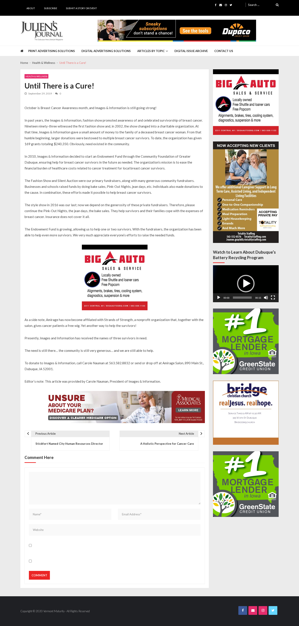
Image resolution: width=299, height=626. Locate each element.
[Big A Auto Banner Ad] (115, 277)
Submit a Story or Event (81, 8)
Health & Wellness (36, 76)
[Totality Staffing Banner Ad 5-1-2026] (246, 192)
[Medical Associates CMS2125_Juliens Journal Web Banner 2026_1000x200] (124, 407)
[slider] (242, 297)
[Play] (218, 297)
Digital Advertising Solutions (106, 51)
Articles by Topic (151, 51)
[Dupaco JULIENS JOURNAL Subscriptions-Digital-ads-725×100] (177, 31)
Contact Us (223, 51)
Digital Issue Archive (191, 51)
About (30, 8)
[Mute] (266, 297)
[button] (246, 283)
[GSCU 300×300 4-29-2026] (246, 341)
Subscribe (50, 8)
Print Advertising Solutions (51, 51)
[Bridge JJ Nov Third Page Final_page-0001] (246, 413)
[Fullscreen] (273, 297)
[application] (246, 283)
